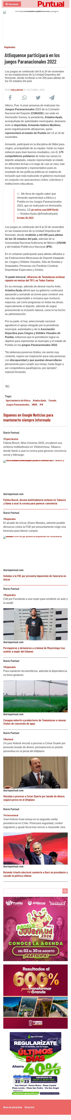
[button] (12, 4)
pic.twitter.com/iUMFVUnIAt (44, 209)
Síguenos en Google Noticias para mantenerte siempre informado (28, 417)
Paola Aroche (17, 89)
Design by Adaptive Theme (59, 1117)
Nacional (9, 739)
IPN (41, 404)
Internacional (11, 815)
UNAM (34, 404)
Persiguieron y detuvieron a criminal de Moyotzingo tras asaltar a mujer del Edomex (34, 649)
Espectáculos (11, 438)
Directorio (29, 1107)
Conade (52, 400)
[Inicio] (35, 4)
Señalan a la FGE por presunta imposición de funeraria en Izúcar (34, 577)
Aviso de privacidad (12, 1107)
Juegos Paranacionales (17, 404)
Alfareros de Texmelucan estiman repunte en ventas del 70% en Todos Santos (35, 278)
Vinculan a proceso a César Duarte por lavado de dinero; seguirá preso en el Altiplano (34, 797)
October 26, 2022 (25, 217)
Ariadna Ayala (39, 400)
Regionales (9, 47)
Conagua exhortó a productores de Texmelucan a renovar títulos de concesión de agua (34, 721)
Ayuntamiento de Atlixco (18, 400)
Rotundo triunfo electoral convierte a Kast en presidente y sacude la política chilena (35, 873)
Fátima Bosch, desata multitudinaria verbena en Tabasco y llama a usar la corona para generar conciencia (34, 501)
